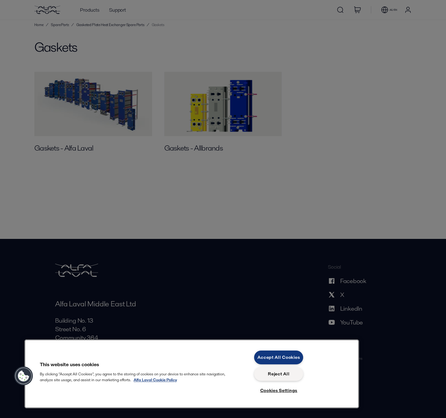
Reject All (278, 374)
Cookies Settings (279, 390)
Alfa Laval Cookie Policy (155, 379)
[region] (192, 373)
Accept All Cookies (278, 357)
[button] (23, 376)
